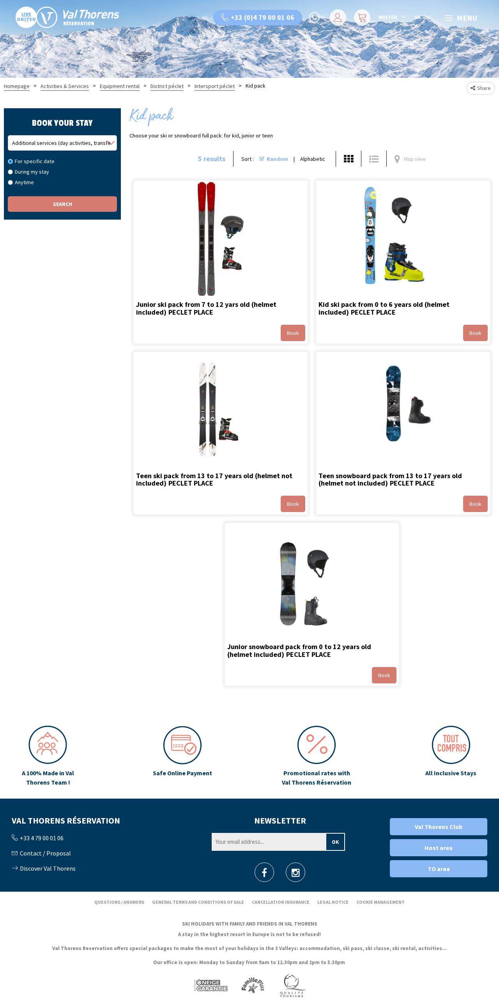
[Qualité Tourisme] (292, 985)
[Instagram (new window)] (296, 874)
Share (484, 88)
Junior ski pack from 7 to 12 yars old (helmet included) (206, 308)
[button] (361, 17)
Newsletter (280, 820)
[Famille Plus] (252, 985)
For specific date (35, 161)
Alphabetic (312, 158)
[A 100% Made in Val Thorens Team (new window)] (48, 756)
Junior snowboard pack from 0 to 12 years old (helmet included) (299, 650)
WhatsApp (315, 17)
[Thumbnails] (348, 159)
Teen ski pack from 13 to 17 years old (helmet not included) (214, 479)
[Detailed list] (374, 159)
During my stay (32, 171)
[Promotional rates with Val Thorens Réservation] (316, 756)
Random (277, 158)
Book (293, 332)
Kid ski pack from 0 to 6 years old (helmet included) (384, 308)
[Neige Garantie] (210, 985)
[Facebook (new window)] (264, 874)
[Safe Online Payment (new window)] (182, 756)
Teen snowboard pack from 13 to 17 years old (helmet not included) (390, 479)
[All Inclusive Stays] (450, 756)
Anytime (24, 182)
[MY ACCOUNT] (336, 17)
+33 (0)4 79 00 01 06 (262, 17)
